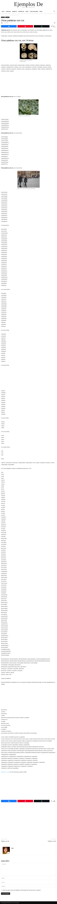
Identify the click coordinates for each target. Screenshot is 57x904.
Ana (2, 22)
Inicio (3, 11)
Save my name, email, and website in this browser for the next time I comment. (22, 890)
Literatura (8, 11)
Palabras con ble (52, 841)
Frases (40, 11)
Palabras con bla (5, 772)
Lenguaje (7, 17)
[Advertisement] (28, 84)
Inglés (26, 11)
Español (6, 15)
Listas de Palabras (34, 11)
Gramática (14, 11)
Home (2, 15)
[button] (54, 11)
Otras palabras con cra (12, 20)
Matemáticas (21, 11)
